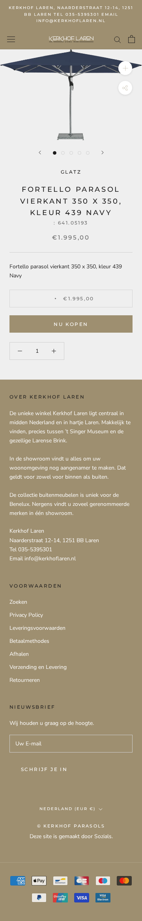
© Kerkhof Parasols (71, 826)
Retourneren (24, 680)
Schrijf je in (44, 769)
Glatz (71, 172)
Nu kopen (71, 324)
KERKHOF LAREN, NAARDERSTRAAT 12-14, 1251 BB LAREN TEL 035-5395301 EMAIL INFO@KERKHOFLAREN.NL (71, 14)
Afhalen (19, 654)
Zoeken (18, 602)
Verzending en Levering (38, 667)
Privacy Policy (26, 615)
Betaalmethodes (29, 641)
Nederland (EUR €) (67, 808)
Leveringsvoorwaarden (37, 628)
